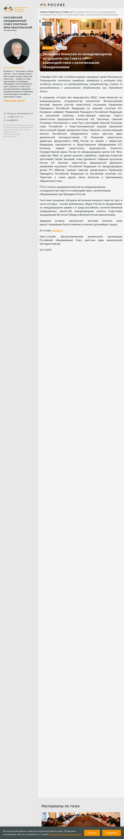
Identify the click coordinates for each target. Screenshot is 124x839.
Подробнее (111, 833)
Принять (92, 833)
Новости (67, 12)
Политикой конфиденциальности (65, 834)
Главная (43, 12)
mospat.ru (57, 230)
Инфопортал (55, 12)
